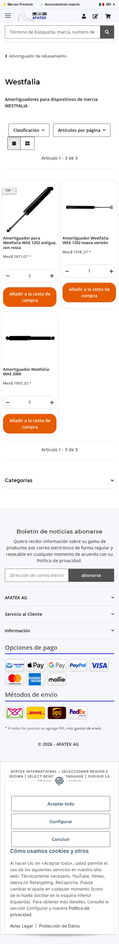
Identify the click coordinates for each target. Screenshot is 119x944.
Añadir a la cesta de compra (29, 297)
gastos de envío (87, 728)
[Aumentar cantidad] (52, 275)
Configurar (60, 821)
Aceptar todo (60, 803)
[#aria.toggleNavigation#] (8, 13)
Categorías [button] (18, 480)
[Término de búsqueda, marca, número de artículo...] (107, 32)
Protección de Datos (59, 925)
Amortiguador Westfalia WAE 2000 (26, 372)
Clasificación (26, 130)
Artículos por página (79, 130)
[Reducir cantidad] (7, 275)
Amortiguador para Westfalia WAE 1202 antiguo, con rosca (29, 243)
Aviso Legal (21, 925)
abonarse (91, 575)
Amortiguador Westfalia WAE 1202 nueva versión (86, 240)
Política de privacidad (59, 560)
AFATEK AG (67, 744)
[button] (83, 16)
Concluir (61, 839)
